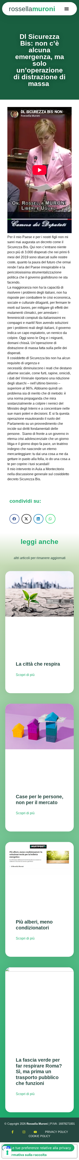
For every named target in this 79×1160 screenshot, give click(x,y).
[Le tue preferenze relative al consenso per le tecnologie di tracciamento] (7, 1153)
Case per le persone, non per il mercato (39, 799)
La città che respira (38, 664)
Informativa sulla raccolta (26, 1155)
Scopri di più (25, 675)
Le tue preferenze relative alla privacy (41, 1148)
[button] (66, 8)
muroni (32, 9)
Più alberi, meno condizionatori (34, 924)
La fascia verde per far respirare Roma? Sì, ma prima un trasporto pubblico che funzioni (39, 1071)
